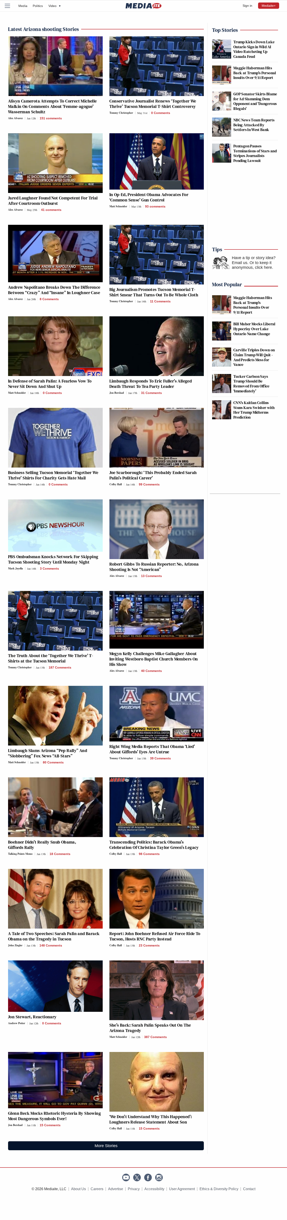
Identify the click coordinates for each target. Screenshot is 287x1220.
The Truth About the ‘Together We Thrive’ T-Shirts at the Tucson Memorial (50, 658)
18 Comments (60, 853)
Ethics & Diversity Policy (219, 1189)
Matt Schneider (118, 206)
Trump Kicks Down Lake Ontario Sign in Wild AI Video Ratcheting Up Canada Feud (254, 49)
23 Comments (149, 945)
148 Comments (50, 945)
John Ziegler (15, 945)
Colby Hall (115, 484)
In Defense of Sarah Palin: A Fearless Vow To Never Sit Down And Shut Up (50, 383)
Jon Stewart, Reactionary (32, 1017)
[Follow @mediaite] (137, 1177)
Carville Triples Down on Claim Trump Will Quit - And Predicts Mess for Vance (254, 357)
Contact (249, 1189)
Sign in (247, 5)
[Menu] (10, 5)
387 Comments (155, 1037)
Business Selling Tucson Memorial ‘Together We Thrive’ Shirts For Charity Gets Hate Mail (53, 475)
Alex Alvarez (15, 118)
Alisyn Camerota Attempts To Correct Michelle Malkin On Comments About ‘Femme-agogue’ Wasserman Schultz (52, 106)
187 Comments (60, 667)
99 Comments (149, 484)
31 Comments (151, 392)
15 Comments (50, 1125)
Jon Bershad (116, 393)
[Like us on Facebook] (148, 1177)
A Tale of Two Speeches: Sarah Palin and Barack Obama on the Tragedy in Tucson (54, 936)
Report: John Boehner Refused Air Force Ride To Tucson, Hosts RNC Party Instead (154, 936)
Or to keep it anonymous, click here (252, 265)
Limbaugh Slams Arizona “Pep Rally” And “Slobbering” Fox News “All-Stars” (47, 753)
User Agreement (182, 1189)
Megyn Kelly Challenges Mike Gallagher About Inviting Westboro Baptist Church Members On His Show (153, 658)
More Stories (106, 1145)
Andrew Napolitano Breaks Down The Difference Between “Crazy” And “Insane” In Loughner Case (54, 290)
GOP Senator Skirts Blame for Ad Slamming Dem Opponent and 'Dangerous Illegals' (255, 101)
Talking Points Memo (20, 854)
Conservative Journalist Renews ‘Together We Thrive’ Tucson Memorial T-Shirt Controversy (152, 103)
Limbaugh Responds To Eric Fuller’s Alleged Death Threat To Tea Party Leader (150, 383)
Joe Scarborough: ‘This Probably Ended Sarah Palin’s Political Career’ (153, 475)
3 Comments (49, 568)
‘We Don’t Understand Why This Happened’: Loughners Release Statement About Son (150, 1119)
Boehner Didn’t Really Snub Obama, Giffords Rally (42, 845)
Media (22, 6)
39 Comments (160, 758)
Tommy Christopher (121, 113)
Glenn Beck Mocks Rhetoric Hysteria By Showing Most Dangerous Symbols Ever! (54, 1116)
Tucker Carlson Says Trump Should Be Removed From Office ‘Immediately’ (251, 384)
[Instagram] (159, 1177)
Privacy (134, 1189)
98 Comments (149, 853)
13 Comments (151, 575)
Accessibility (154, 1189)
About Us (78, 1189)
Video (54, 6)
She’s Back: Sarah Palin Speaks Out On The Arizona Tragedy (150, 1028)
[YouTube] (126, 1177)
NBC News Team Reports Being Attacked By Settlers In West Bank (254, 124)
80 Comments (53, 762)
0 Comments (160, 112)
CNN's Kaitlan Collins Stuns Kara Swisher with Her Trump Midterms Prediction (254, 410)
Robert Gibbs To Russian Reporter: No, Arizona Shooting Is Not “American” (154, 567)
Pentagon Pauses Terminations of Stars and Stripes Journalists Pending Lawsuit (255, 153)
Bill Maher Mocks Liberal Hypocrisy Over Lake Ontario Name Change (254, 328)
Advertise (115, 1189)
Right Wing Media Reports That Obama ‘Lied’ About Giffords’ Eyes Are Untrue (152, 749)
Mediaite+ (269, 5)
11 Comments (160, 301)
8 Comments (49, 299)
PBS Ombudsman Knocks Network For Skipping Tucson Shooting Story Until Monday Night (53, 559)
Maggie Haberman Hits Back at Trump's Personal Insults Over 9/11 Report (254, 72)
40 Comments (151, 670)
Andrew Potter (16, 1023)
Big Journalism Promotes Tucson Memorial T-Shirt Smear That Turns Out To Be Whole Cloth (153, 292)
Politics (38, 6)
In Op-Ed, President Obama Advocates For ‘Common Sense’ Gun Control (149, 197)
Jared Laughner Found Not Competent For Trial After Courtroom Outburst (53, 200)
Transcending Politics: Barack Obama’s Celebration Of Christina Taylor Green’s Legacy (154, 845)
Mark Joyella (15, 568)
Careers (97, 1189)
